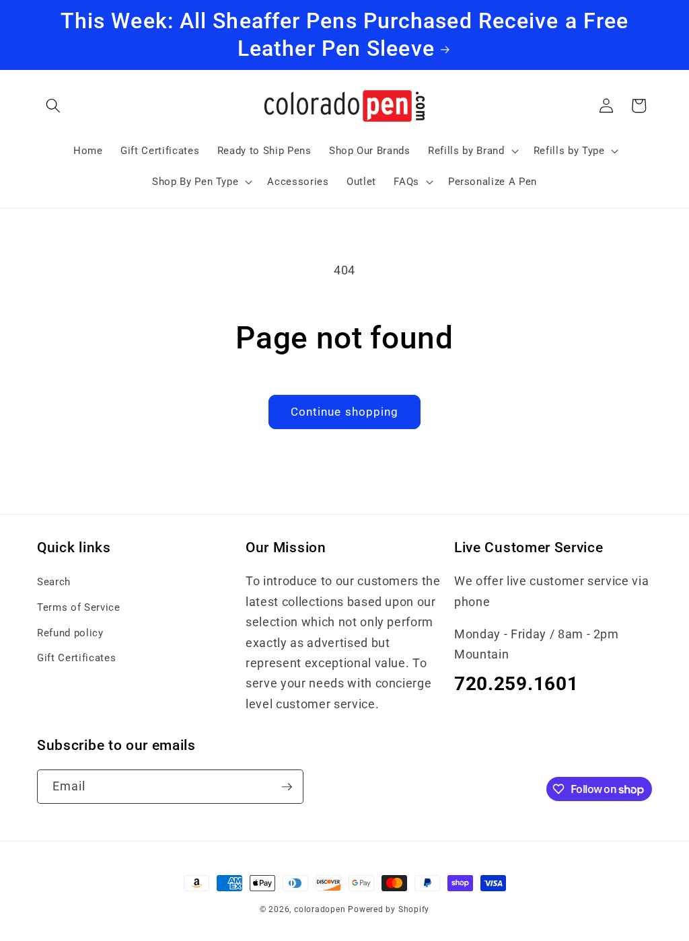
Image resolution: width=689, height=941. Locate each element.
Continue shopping (345, 412)
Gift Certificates (76, 658)
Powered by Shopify (388, 909)
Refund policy (70, 633)
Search (54, 582)
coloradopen (319, 909)
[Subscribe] (286, 786)
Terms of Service (78, 607)
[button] (53, 105)
